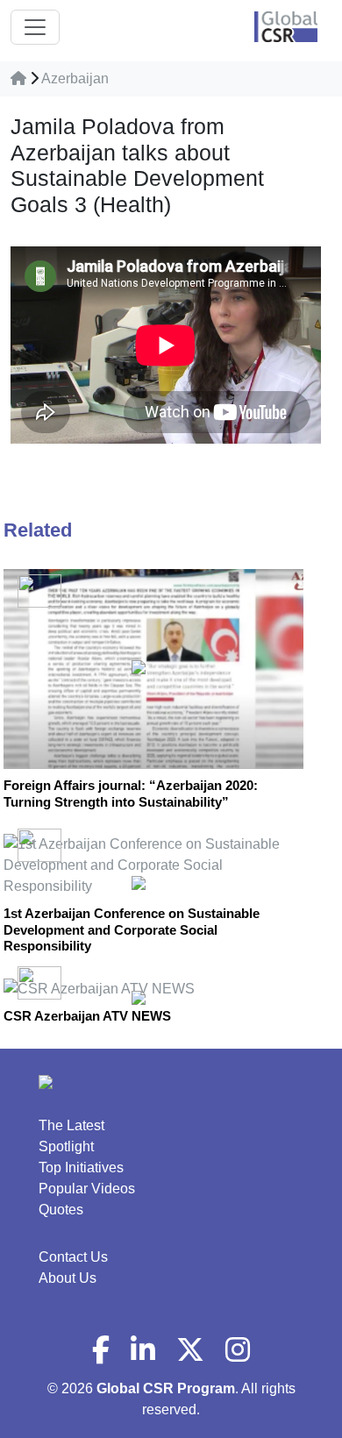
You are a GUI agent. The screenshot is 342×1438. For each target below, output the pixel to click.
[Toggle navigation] (35, 27)
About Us (67, 1278)
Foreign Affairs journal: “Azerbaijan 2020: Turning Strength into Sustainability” (131, 793)
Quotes (61, 1209)
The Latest (71, 1125)
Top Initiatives (81, 1167)
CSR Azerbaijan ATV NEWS (87, 1015)
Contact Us (73, 1256)
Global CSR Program (165, 1388)
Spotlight (66, 1146)
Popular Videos (87, 1188)
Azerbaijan (75, 78)
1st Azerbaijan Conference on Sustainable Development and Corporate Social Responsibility (132, 929)
